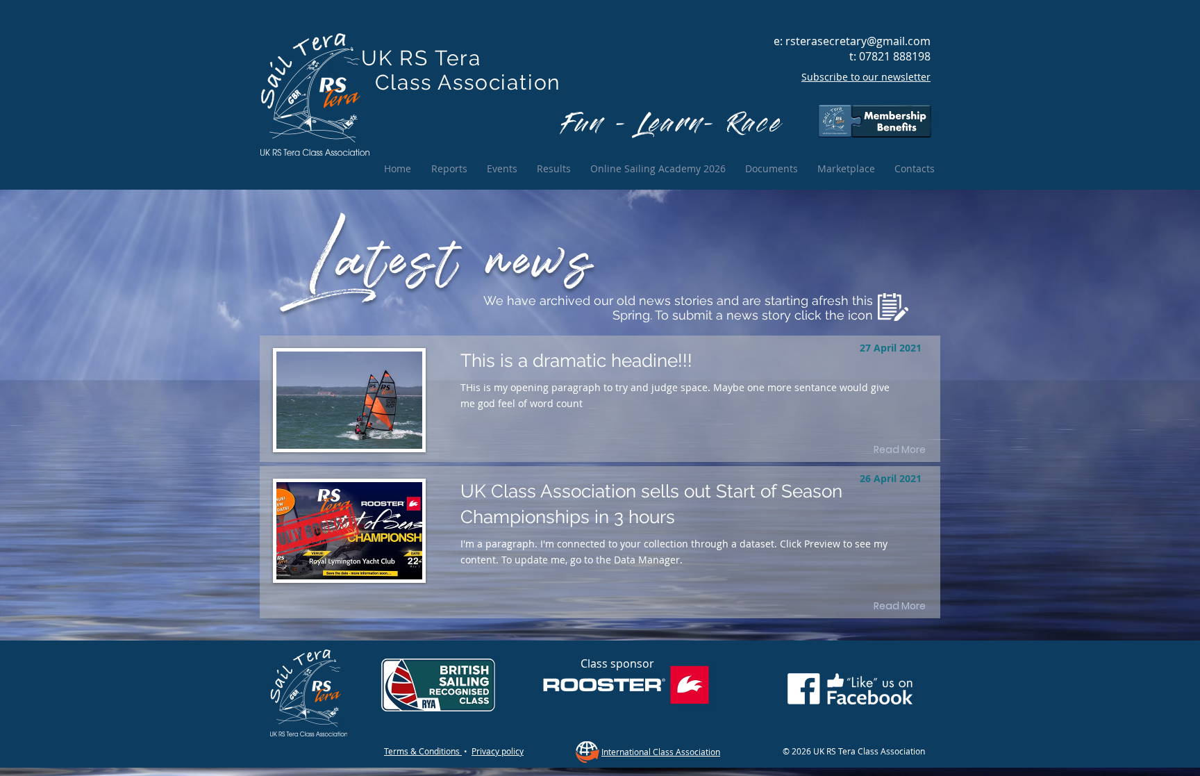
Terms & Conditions (423, 751)
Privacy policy (498, 751)
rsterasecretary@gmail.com (858, 41)
